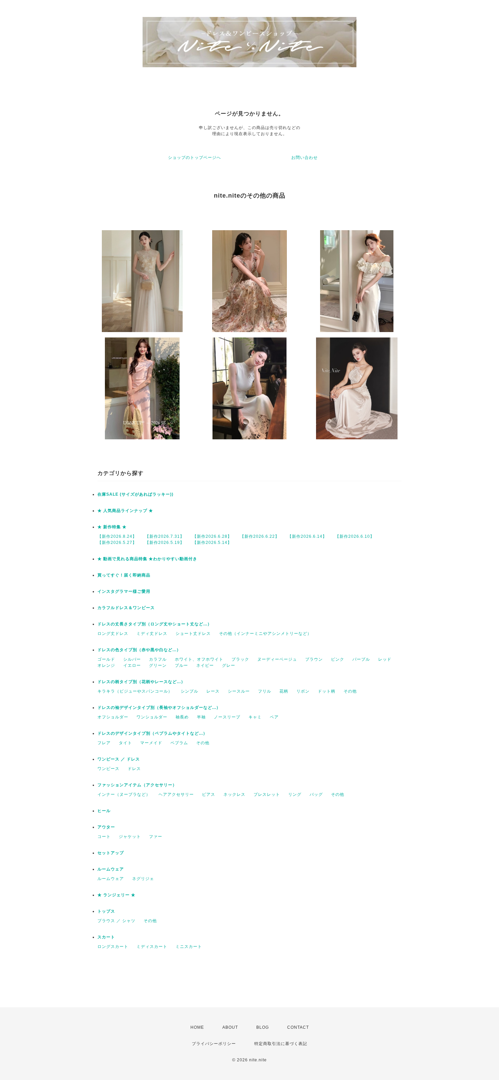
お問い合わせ (304, 157)
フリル (264, 691)
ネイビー (205, 665)
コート (104, 836)
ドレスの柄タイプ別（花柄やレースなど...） (141, 681)
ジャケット (130, 836)
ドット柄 (326, 691)
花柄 (283, 691)
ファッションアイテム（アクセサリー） (137, 785)
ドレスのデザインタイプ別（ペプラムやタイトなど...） (152, 733)
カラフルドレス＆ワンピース (126, 607)
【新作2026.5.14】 (212, 542)
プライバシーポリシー (214, 1043)
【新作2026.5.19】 (164, 542)
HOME (197, 1027)
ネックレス (234, 794)
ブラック (240, 659)
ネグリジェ (143, 878)
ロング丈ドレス (112, 633)
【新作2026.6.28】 (212, 536)
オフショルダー (112, 717)
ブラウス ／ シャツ (116, 920)
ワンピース (108, 768)
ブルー (181, 665)
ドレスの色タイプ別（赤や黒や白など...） (139, 649)
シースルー (239, 691)
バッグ (316, 794)
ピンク (337, 659)
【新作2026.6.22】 (259, 536)
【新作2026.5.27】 (117, 542)
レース (213, 691)
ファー (155, 836)
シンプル (189, 691)
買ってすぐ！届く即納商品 (123, 575)
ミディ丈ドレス (151, 633)
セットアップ (110, 852)
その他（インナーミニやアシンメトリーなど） (265, 633)
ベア (274, 717)
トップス (106, 911)
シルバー (132, 659)
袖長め (182, 717)
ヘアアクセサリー (176, 794)
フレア (104, 742)
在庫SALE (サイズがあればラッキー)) (135, 494)
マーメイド (151, 742)
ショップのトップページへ (194, 157)
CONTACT (298, 1027)
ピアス (208, 794)
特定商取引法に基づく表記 (280, 1043)
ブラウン (314, 659)
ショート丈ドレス (193, 633)
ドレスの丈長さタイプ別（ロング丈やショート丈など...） (154, 624)
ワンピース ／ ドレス (118, 759)
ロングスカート (112, 946)
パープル (361, 659)
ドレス (134, 768)
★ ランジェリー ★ (116, 895)
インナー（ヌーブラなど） (123, 794)
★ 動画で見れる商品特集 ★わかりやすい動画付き (147, 558)
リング (294, 794)
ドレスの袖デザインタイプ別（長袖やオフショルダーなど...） (159, 707)
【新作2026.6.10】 (354, 536)
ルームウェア (110, 869)
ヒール (104, 810)
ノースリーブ (227, 717)
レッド (384, 659)
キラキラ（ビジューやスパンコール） (134, 691)
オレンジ (106, 665)
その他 (350, 691)
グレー (228, 665)
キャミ (255, 717)
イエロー (132, 665)
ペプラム (179, 742)
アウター (106, 827)
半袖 (201, 717)
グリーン (158, 665)
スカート (106, 937)
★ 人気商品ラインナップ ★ (125, 510)
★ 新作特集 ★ (112, 527)
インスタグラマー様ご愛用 (123, 591)
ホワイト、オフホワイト (199, 659)
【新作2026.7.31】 (164, 536)
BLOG (262, 1027)
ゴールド (106, 659)
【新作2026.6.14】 (307, 536)
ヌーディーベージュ (277, 659)
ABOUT (230, 1027)
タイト (125, 742)
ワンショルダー (151, 717)
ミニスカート (188, 946)
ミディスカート (151, 946)
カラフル (158, 659)
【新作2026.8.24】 (117, 536)
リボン (303, 691)
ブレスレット (267, 794)
